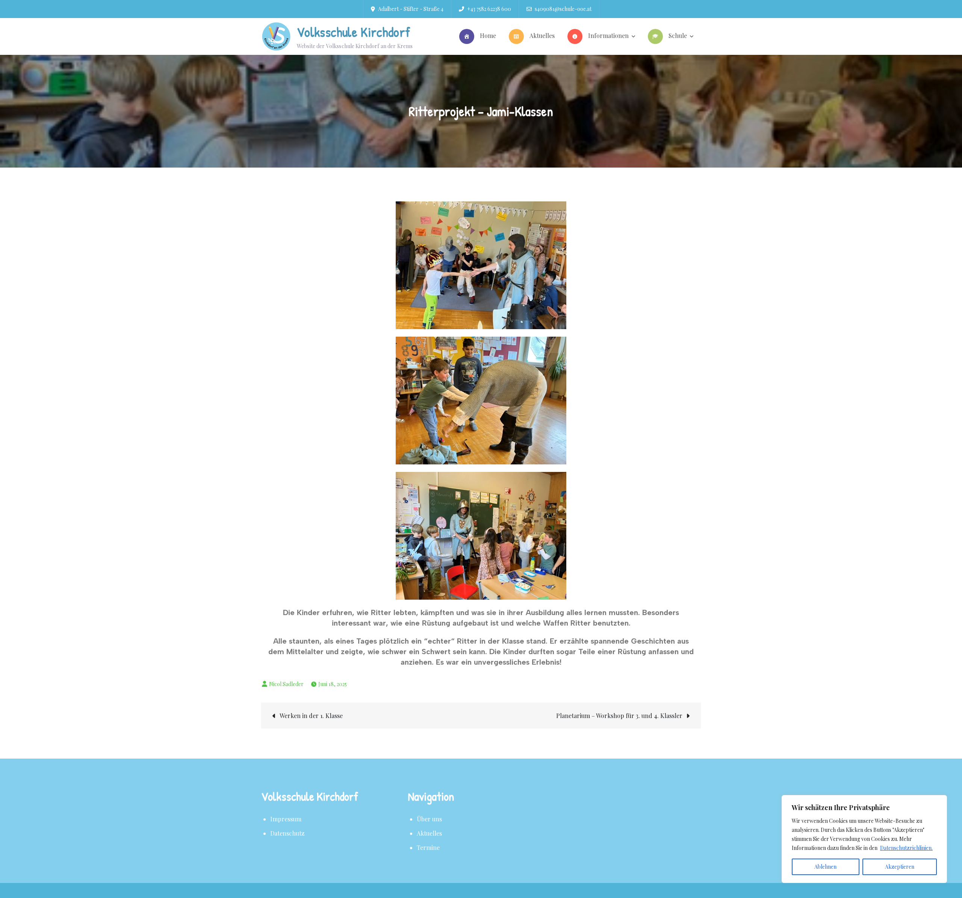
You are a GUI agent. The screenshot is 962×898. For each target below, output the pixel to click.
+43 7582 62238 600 (489, 8)
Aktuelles (542, 35)
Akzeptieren (899, 866)
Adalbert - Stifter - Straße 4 (410, 8)
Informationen (608, 35)
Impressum (285, 819)
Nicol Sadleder (286, 684)
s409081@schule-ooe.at (563, 8)
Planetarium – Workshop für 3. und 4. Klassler (619, 716)
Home (488, 35)
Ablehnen (825, 866)
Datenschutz (287, 833)
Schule (678, 35)
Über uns (429, 819)
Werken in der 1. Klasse (311, 716)
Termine (428, 847)
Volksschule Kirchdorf (354, 32)
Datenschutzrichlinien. (906, 847)
